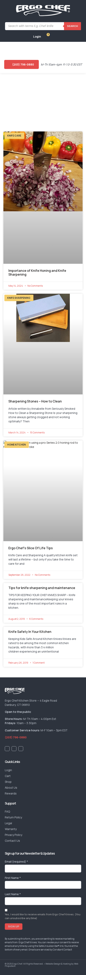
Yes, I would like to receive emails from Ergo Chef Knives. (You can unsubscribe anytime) (42, 916)
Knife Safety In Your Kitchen (29, 631)
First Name (13, 878)
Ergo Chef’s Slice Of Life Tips (30, 548)
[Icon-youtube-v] (14, 748)
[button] (6, 49)
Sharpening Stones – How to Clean (35, 401)
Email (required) (16, 861)
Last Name (13, 894)
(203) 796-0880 (16, 737)
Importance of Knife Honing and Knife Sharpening (37, 272)
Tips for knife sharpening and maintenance (41, 588)
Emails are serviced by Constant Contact (50, 949)
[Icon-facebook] (7, 748)
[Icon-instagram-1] (20, 748)
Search (72, 26)
